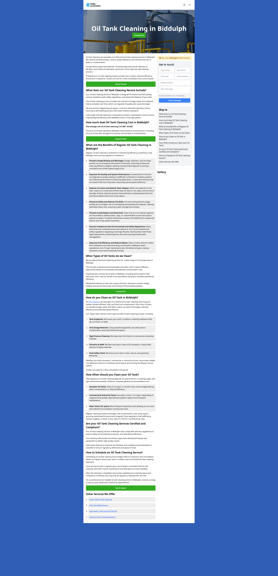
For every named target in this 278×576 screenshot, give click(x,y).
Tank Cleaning (94, 302)
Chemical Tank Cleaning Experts (102, 517)
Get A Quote (121, 488)
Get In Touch (120, 84)
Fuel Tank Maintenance (98, 505)
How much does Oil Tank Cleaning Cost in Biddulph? (173, 121)
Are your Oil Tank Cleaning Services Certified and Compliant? (173, 150)
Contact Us (139, 35)
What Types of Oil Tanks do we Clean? (174, 133)
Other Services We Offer (169, 162)
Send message (175, 100)
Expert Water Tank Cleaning (100, 499)
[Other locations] (184, 5)
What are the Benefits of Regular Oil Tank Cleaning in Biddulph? (174, 127)
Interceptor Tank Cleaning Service (103, 511)
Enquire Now (120, 139)
